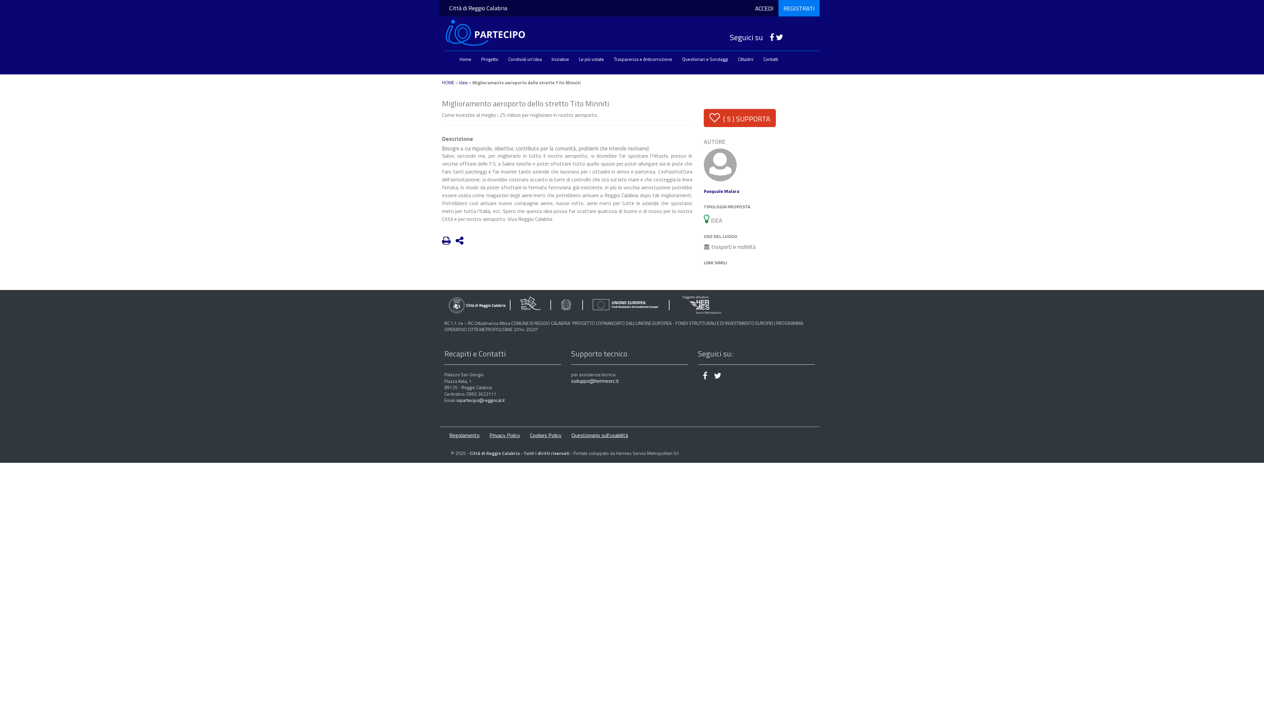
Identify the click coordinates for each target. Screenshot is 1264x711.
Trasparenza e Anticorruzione (643, 59)
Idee (463, 82)
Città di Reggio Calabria (478, 8)
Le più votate (591, 59)
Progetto (489, 59)
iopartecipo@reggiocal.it (481, 400)
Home (465, 59)
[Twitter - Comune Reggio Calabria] (779, 37)
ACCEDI (764, 8)
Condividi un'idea (525, 59)
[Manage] (720, 164)
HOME (448, 82)
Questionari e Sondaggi (705, 59)
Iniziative (560, 59)
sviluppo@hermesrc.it (595, 381)
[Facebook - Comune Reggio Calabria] (769, 37)
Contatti (770, 59)
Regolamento (464, 435)
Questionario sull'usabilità (599, 435)
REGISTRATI (799, 8)
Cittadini (745, 59)
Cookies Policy (546, 435)
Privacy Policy (504, 435)
